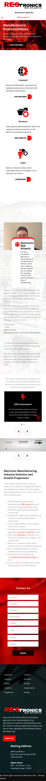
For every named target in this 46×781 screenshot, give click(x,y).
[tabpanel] (23, 406)
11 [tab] (22, 448)
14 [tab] (27, 448)
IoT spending (19, 535)
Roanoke (27, 684)
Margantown (8, 692)
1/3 (16, 563)
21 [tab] (38, 448)
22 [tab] (39, 448)
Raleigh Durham (29, 688)
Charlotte (27, 675)
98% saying (26, 504)
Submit (23, 653)
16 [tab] (30, 448)
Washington (8, 675)
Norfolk (7, 684)
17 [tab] (31, 448)
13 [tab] (25, 448)
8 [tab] (17, 448)
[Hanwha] (7, 442)
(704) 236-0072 (24, 17)
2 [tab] (23, 424)
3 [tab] (24, 424)
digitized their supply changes (24, 557)
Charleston (8, 688)
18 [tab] (33, 448)
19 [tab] (35, 448)
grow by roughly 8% (26, 532)
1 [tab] (21, 424)
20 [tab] (36, 448)
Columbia (7, 679)
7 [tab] (15, 448)
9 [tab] (19, 448)
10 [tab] (20, 448)
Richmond (27, 679)
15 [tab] (28, 448)
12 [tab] (23, 448)
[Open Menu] (2, 18)
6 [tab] (14, 448)
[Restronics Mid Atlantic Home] (23, 5)
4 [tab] (11, 448)
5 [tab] (12, 448)
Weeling (26, 692)
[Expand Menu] (42, 11)
